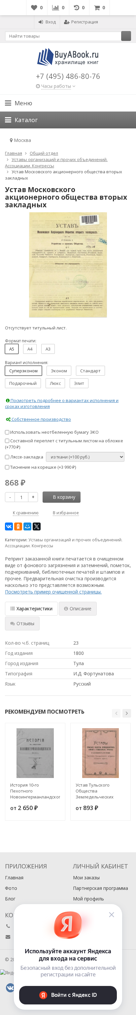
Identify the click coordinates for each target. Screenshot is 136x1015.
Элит (79, 383)
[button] (116, 713)
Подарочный (23, 383)
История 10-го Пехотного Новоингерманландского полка (35, 791)
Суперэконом (23, 371)
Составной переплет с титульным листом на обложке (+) (64, 444)
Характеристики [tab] (34, 608)
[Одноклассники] (18, 526)
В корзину (64, 497)
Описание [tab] (80, 608)
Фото (11, 888)
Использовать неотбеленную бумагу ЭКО (54, 432)
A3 (48, 349)
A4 (29, 349)
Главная (14, 877)
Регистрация (84, 22)
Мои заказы (86, 877)
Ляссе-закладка (26, 457)
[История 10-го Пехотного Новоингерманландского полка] (35, 753)
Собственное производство (41, 419)
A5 (11, 349)
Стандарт (90, 371)
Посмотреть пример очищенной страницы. (53, 592)
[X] (37, 526)
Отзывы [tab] (25, 623)
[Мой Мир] (27, 526)
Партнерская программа (100, 888)
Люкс (55, 383)
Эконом (59, 371)
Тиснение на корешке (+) (42, 467)
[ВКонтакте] (9, 526)
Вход (51, 22)
